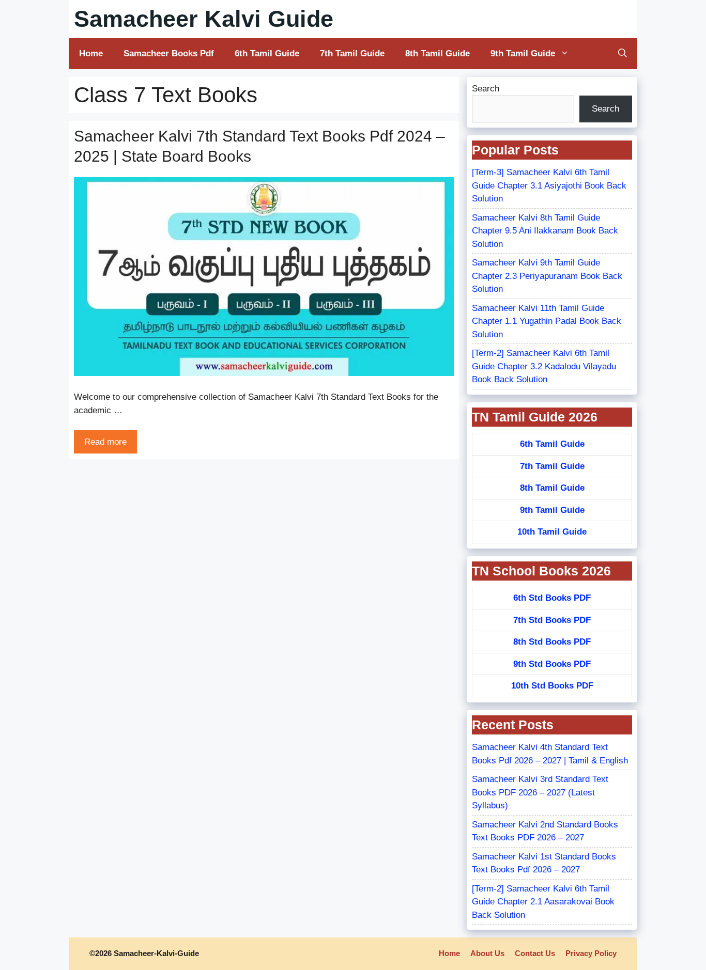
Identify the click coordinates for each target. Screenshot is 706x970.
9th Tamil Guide (522, 53)
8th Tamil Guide (437, 53)
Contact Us (535, 953)
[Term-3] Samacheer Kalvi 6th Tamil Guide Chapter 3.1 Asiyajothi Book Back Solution (549, 185)
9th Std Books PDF (552, 664)
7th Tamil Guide (352, 53)
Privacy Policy (591, 953)
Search (485, 88)
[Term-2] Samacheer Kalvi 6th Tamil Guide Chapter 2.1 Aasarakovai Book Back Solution (543, 902)
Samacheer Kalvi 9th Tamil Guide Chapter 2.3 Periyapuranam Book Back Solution (547, 276)
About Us (487, 953)
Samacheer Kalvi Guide (203, 19)
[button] (622, 53)
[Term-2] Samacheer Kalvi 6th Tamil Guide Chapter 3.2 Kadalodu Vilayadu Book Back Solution (544, 366)
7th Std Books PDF (552, 620)
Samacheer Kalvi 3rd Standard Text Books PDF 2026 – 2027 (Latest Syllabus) (540, 792)
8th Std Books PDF (552, 642)
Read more (105, 442)
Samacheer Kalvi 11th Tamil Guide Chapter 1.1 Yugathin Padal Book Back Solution (546, 321)
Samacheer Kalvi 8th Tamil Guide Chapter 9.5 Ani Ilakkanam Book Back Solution (545, 231)
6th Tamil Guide (267, 53)
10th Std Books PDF (552, 686)
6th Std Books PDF (552, 598)
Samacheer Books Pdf (169, 53)
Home (91, 53)
